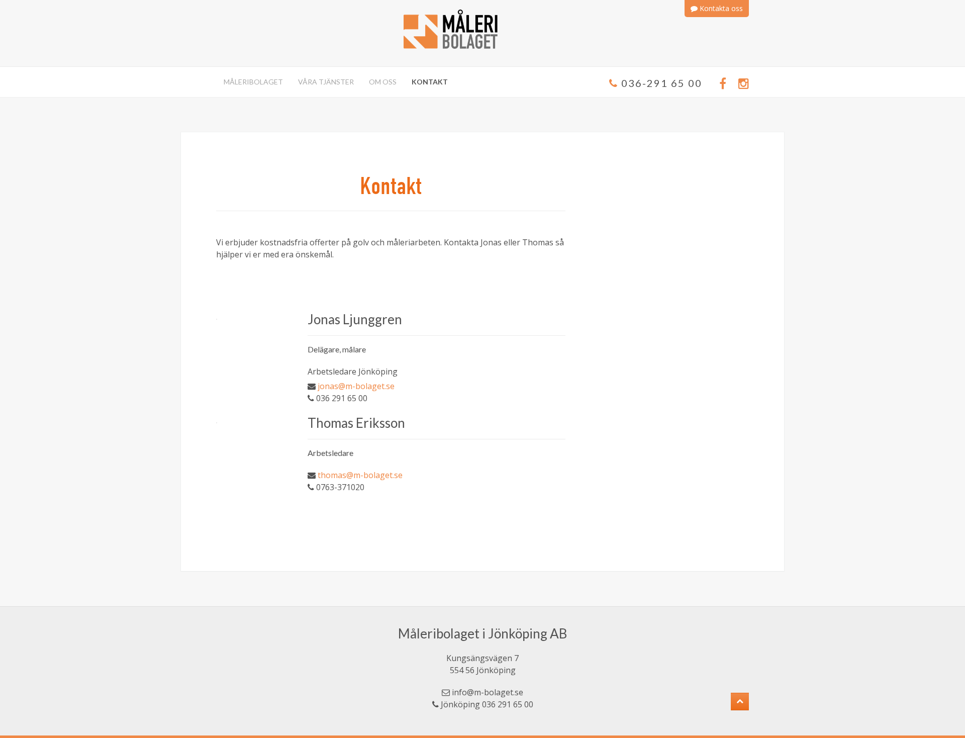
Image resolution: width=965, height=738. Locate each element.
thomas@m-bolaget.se (360, 475)
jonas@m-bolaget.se (356, 386)
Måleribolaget (253, 81)
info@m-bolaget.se (487, 692)
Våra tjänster (326, 81)
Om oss (383, 81)
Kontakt (430, 81)
